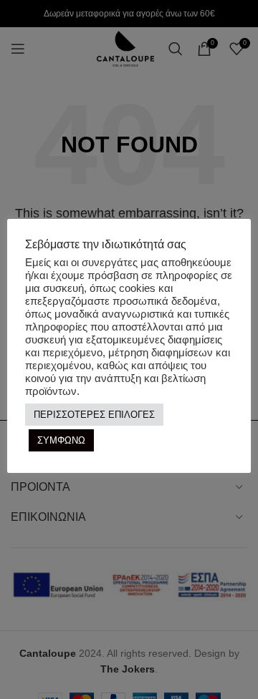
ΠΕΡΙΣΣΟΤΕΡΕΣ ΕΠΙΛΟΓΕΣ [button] (94, 414)
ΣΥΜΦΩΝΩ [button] (61, 440)
